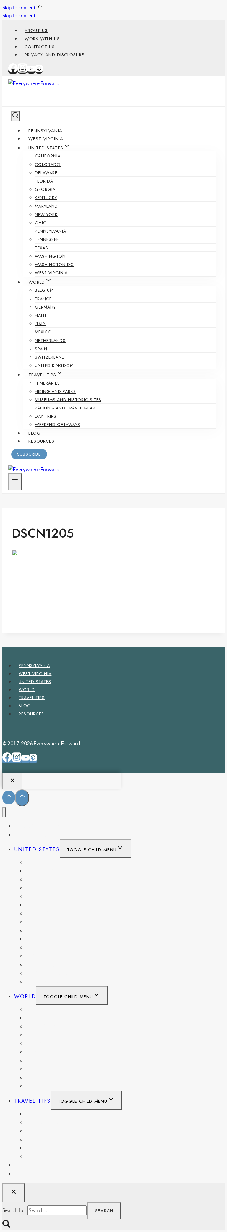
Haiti (40, 315)
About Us (36, 30)
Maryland (46, 206)
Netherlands (50, 341)
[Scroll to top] (8, 797)
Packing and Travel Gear (65, 408)
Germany (45, 307)
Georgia (45, 189)
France (43, 299)
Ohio (41, 223)
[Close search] (13, 1192)
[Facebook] (13, 71)
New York (46, 214)
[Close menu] (4, 812)
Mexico (43, 332)
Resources (41, 441)
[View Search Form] (15, 116)
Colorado (48, 164)
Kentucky (46, 198)
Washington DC (54, 264)
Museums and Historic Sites (68, 400)
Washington (50, 256)
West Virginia (45, 139)
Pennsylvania (45, 131)
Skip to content (19, 7)
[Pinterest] (39, 71)
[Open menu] (15, 481)
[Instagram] (22, 71)
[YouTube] (31, 71)
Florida (44, 181)
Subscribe (29, 454)
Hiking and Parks (55, 391)
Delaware (46, 173)
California (48, 156)
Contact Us (40, 46)
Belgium (44, 290)
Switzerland (50, 357)
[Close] (12, 781)
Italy (40, 324)
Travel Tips (32, 698)
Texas (41, 248)
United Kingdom (54, 365)
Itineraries (47, 383)
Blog (34, 433)
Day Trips (45, 416)
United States (35, 682)
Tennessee (47, 239)
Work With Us (42, 39)
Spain (41, 349)
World (27, 690)
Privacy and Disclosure (54, 54)
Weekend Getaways (57, 425)
